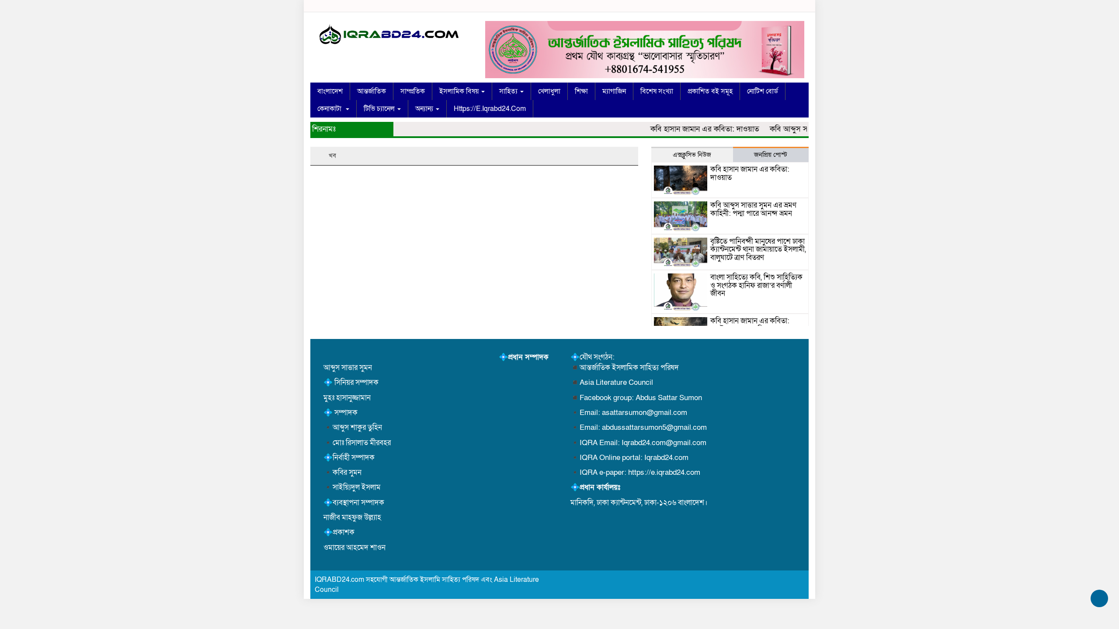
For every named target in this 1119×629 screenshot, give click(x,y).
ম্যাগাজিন (614, 91)
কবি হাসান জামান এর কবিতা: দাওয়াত (694, 129)
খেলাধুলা (549, 91)
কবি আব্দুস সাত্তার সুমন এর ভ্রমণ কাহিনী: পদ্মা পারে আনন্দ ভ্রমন (753, 209)
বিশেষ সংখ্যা (656, 91)
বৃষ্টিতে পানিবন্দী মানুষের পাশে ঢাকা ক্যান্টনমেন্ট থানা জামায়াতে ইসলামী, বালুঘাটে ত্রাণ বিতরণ (758, 249)
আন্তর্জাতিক (371, 91)
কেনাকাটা (331, 109)
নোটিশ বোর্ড (762, 91)
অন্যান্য (425, 109)
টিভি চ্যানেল (380, 109)
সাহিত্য (509, 91)
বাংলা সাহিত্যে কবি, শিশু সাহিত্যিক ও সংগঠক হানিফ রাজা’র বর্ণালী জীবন (756, 285)
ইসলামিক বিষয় (459, 91)
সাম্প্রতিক (412, 91)
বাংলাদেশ (330, 91)
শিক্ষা (581, 91)
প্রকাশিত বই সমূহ (710, 91)
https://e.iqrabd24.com (490, 109)
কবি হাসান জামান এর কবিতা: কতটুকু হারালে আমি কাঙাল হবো (753, 325)
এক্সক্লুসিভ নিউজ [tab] (692, 154)
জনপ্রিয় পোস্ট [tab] (770, 154)
